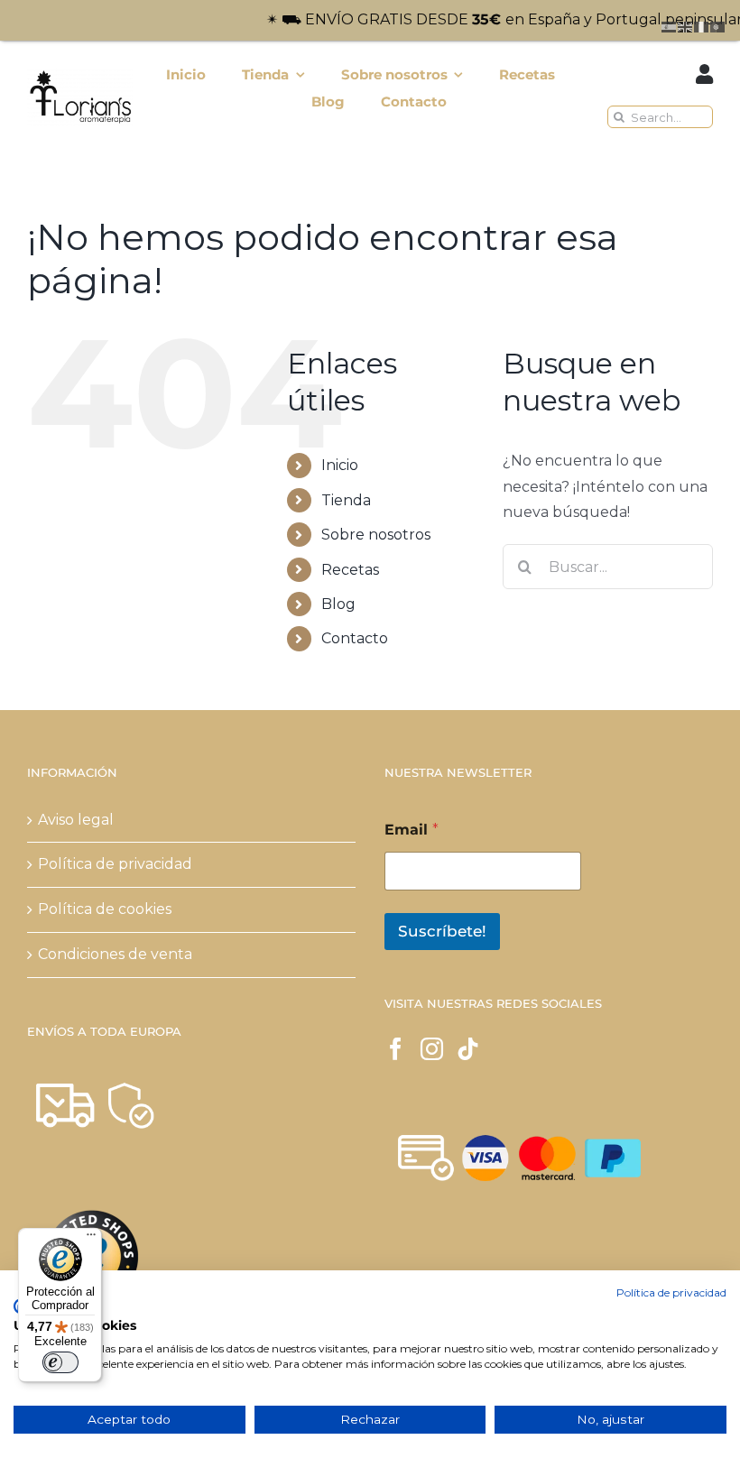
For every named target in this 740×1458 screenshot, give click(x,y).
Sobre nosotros (375, 534)
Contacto (354, 638)
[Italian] (702, 25)
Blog (338, 604)
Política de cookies (104, 909)
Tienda (346, 500)
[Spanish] (669, 25)
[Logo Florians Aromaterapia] (80, 74)
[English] (686, 25)
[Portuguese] (718, 25)
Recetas (350, 569)
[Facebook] (395, 1049)
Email (411, 829)
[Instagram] (432, 1049)
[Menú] (91, 1239)
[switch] (60, 1362)
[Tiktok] (468, 1049)
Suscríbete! (442, 931)
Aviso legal (76, 819)
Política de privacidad (115, 863)
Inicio (339, 465)
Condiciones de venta (115, 954)
